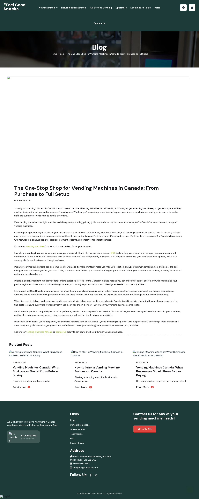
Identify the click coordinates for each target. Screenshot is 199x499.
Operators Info (77, 429)
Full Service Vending (101, 7)
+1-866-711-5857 (81, 463)
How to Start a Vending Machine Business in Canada (97, 369)
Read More (19, 387)
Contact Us (99, 23)
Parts (157, 7)
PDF (113, 253)
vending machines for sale (39, 331)
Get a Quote (145, 429)
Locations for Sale (140, 7)
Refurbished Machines (73, 7)
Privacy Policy (77, 443)
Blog (61, 53)
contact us (61, 331)
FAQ (72, 438)
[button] (99, 496)
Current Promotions (80, 424)
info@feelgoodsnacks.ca (85, 467)
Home (54, 53)
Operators (121, 7)
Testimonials (76, 433)
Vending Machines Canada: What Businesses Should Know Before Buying (36, 371)
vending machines (35, 246)
